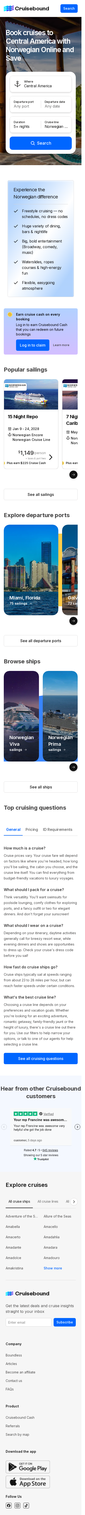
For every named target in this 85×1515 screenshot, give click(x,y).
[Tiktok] (26, 1505)
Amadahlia (52, 1237)
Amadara (50, 1247)
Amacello (51, 1227)
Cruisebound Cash (20, 1417)
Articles (11, 1364)
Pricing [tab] (32, 829)
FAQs (10, 1389)
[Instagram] (17, 1505)
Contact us (14, 1381)
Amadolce (13, 1258)
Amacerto (13, 1237)
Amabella (13, 1227)
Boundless (14, 1355)
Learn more (61, 345)
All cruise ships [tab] (19, 1201)
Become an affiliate (20, 1372)
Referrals (13, 1426)
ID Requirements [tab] (57, 829)
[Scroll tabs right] (74, 1201)
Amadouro (52, 1258)
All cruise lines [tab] (48, 1201)
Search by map (17, 1434)
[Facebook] (9, 1505)
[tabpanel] (41, 946)
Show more (53, 1268)
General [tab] (13, 829)
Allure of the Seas (57, 1216)
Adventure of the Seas (22, 1216)
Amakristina (14, 1268)
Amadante (13, 1247)
